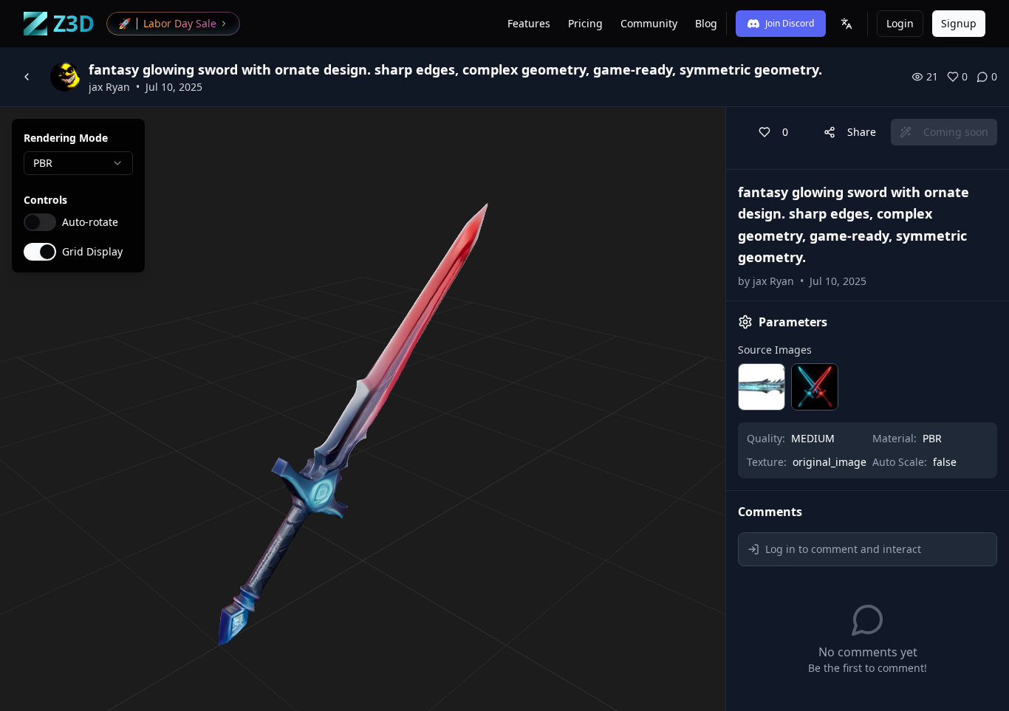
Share (861, 132)
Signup (958, 23)
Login (900, 23)
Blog (706, 23)
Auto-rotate (90, 222)
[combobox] (78, 163)
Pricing (585, 23)
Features (528, 23)
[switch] (40, 222)
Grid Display (92, 252)
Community (648, 23)
